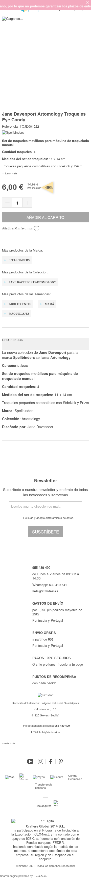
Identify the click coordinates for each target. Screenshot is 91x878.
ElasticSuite (40, 875)
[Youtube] (30, 761)
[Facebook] (51, 761)
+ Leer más (9, 173)
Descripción (12, 340)
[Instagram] (40, 761)
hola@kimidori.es (49, 732)
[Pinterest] (61, 761)
